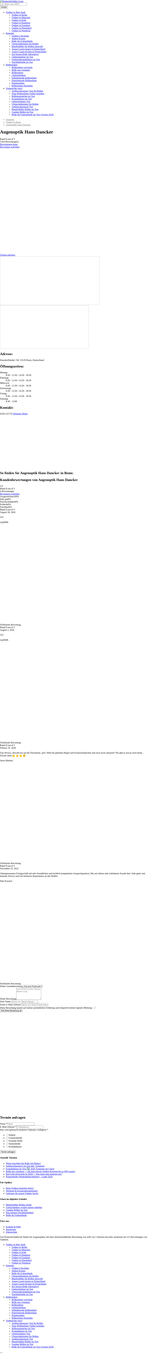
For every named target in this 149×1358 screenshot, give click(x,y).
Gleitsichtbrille (15, 1138)
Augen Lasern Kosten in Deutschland (29, 51)
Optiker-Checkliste (20, 36)
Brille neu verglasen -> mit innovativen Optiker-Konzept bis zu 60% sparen (40, 1171)
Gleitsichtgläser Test (21, 101)
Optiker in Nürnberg (21, 30)
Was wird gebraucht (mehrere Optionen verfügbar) (24, 1130)
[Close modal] (1, 1352)
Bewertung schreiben (9, 147)
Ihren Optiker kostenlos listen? (20, 1188)
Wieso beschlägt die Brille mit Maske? (23, 1163)
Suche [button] (4, 7)
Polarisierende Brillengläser (24, 80)
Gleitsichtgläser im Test (22, 57)
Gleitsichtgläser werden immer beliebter (24, 1207)
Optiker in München (21, 17)
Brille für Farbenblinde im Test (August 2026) (33, 114)
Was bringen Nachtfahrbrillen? (20, 1212)
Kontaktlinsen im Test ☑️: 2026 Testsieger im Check (30, 1169)
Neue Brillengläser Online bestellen (28, 93)
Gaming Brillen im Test (22, 112)
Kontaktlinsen (15, 1146)
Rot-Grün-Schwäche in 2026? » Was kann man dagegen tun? (34, 1174)
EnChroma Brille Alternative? (25, 54)
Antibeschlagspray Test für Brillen (27, 91)
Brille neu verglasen (21, 70)
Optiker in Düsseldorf (22, 28)
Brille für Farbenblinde (22, 41)
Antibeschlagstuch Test (22, 106)
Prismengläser (18, 83)
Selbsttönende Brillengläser (24, 78)
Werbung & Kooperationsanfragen (22, 1191)
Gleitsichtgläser (19, 75)
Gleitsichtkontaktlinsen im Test (26, 59)
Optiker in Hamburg (21, 23)
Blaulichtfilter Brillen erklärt (19, 1205)
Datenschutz (11, 1232)
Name (3, 1124)
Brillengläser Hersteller (22, 86)
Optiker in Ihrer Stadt (15, 12)
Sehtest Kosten (18, 38)
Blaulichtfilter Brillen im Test (25, 109)
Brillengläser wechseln (22, 67)
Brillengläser (11, 65)
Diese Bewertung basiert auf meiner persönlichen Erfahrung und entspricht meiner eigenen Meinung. (46, 1008)
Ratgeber (10, 33)
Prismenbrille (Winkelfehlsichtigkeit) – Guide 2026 (29, 1176)
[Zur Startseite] (11, 1)
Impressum (11, 1229)
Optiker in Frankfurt (21, 25)
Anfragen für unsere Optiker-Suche (22, 1193)
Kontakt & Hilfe (13, 1227)
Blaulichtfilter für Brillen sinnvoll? (27, 46)
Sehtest (12, 1135)
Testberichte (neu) (14, 88)
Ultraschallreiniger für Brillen (25, 44)
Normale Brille (15, 1141)
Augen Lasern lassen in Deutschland (28, 49)
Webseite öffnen (20, 413)
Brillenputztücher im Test (23, 96)
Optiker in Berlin (19, 15)
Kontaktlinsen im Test (22, 99)
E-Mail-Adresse (8, 1127)
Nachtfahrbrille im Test (22, 62)
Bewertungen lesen (9, 144)
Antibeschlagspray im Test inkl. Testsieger (25, 1166)
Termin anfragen (8, 1152)
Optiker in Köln (19, 20)
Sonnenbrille (14, 1143)
